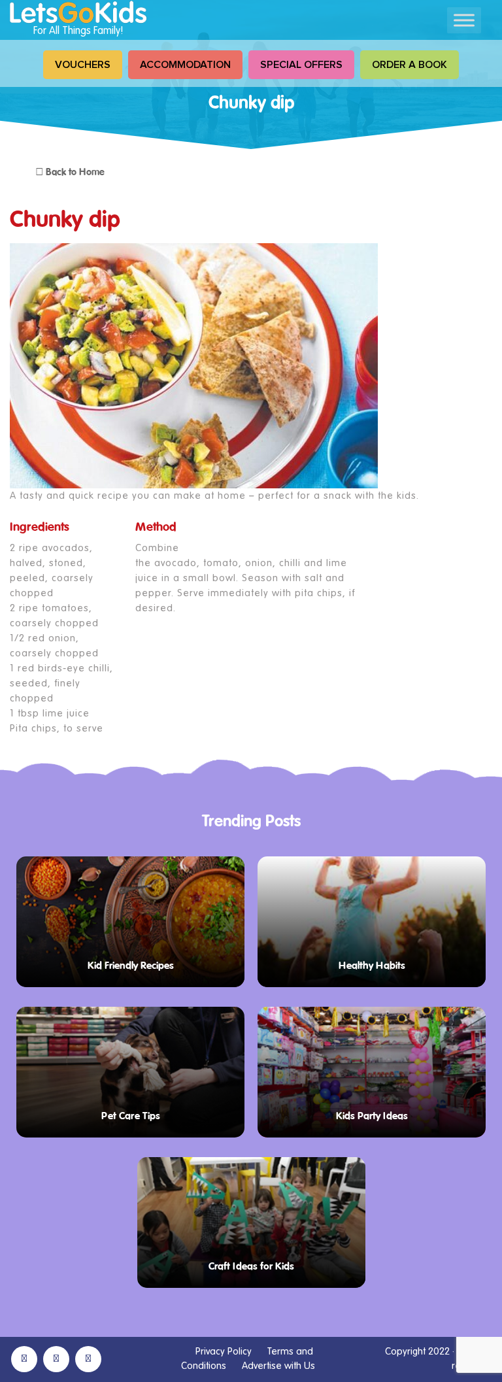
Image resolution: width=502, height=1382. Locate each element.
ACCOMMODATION (185, 64)
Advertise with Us (278, 1366)
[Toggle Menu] (464, 20)
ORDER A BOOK (409, 64)
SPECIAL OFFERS (301, 64)
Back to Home (74, 172)
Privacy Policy (223, 1352)
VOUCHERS (82, 64)
